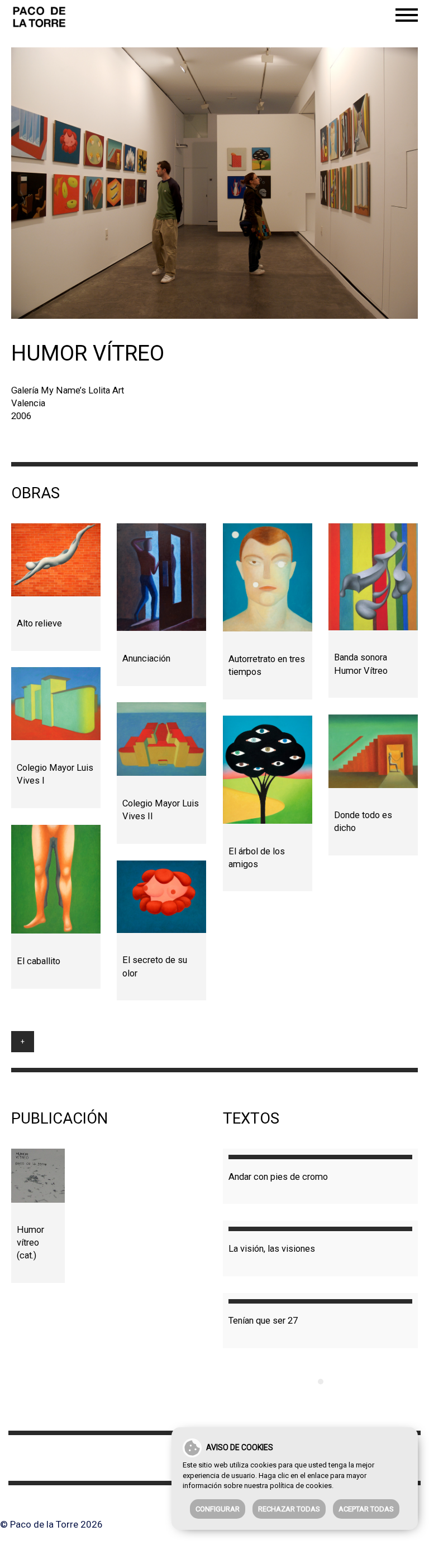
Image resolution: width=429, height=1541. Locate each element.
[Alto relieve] (56, 559)
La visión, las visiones (271, 1248)
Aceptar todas (366, 1509)
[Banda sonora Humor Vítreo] (373, 576)
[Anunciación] (161, 577)
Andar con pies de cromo (278, 1176)
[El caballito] (56, 879)
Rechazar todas (289, 1509)
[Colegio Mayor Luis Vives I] (56, 703)
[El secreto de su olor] (161, 897)
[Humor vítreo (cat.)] (38, 1175)
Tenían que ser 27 (263, 1320)
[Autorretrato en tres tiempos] (267, 577)
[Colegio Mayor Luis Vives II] (161, 739)
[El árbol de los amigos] (267, 770)
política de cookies (301, 1485)
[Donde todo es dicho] (373, 750)
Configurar (218, 1509)
